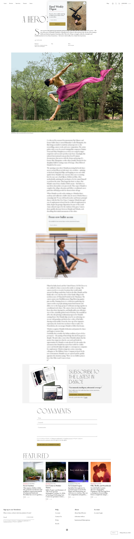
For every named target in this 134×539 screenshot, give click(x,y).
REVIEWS (25, 483)
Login (85, 397)
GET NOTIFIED (67, 229)
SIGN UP (57, 24)
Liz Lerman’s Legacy (75, 486)
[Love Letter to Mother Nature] (56, 472)
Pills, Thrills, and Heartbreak (101, 486)
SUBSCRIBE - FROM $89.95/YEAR (80, 394)
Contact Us (58, 516)
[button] (107, 3)
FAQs (57, 520)
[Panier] (119, 3)
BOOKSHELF (71, 483)
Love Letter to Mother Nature (53, 487)
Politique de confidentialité (57, 438)
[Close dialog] (84, 3)
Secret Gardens (28, 486)
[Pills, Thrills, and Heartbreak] (101, 472)
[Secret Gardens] (33, 472)
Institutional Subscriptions (82, 520)
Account (57, 513)
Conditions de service (68, 438)
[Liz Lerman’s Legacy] (78, 472)
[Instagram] (67, 530)
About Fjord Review (80, 513)
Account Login (98, 513)
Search (57, 523)
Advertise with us (80, 516)
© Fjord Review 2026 (125, 532)
